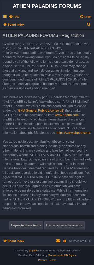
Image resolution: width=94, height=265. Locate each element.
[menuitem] (14, 17)
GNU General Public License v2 (40, 110)
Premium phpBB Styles (62, 255)
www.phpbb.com (67, 115)
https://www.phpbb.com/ (73, 133)
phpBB (33, 250)
